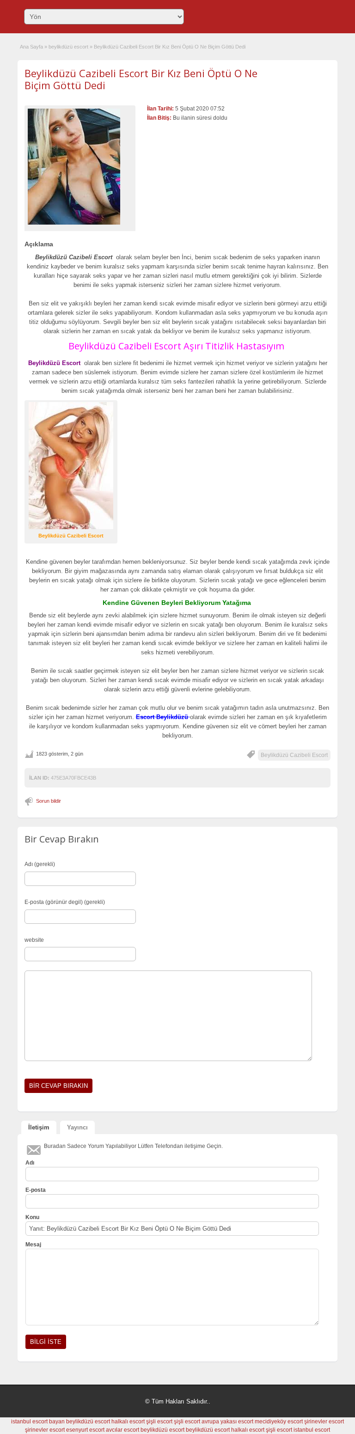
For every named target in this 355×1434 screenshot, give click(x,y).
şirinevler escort (324, 1421)
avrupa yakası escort (227, 1421)
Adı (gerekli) (39, 864)
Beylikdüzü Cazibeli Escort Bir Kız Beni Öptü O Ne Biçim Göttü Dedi (140, 79)
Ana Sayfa (31, 46)
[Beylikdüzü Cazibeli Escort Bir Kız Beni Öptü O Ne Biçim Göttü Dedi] (80, 167)
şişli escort (159, 1421)
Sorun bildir (48, 801)
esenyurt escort (85, 1430)
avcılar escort (122, 1430)
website (34, 940)
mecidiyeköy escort (279, 1421)
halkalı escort (128, 1421)
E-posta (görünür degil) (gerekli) (64, 902)
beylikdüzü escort (68, 46)
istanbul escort (312, 1430)
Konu (32, 1217)
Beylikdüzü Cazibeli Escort (294, 755)
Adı (29, 1162)
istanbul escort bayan (38, 1421)
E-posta (35, 1190)
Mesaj (33, 1244)
